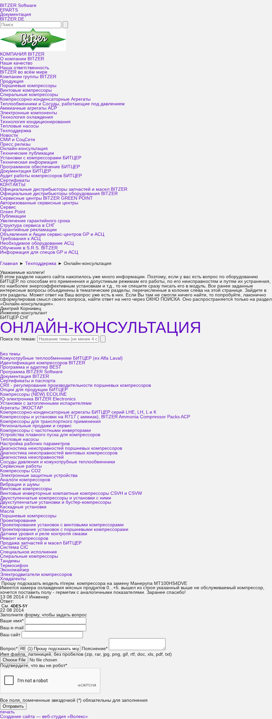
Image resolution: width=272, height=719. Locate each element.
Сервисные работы (21, 466)
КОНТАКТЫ (12, 184)
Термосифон (14, 565)
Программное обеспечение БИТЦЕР (40, 166)
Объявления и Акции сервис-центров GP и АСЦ (52, 234)
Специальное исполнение (28, 551)
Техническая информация (28, 162)
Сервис (8, 207)
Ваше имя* (12, 620)
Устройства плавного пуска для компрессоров (50, 434)
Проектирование (18, 520)
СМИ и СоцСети (17, 139)
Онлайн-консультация (24, 148)
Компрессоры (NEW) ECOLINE (33, 394)
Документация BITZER (24, 376)
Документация (15, 14)
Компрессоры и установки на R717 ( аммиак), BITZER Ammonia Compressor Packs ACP (95, 416)
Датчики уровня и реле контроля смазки (43, 533)
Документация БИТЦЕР (25, 171)
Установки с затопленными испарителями (46, 403)
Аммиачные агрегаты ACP (28, 108)
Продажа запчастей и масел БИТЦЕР (41, 542)
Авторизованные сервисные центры (39, 202)
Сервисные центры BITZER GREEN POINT (46, 198)
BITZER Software (18, 5)
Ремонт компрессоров (24, 538)
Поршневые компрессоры (28, 85)
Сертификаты (15, 180)
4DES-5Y (19, 606)
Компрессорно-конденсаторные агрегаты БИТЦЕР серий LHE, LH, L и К (78, 412)
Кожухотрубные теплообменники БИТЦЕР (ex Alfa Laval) (61, 358)
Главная (9, 263)
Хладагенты (13, 578)
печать (7, 711)
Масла (7, 511)
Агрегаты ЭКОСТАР (21, 407)
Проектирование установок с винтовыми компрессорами (62, 524)
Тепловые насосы (19, 126)
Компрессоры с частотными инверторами (45, 430)
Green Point (12, 211)
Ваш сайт (10, 634)
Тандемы (10, 560)
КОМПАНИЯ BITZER (22, 54)
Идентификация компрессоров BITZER (42, 362)
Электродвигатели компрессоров (36, 574)
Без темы (10, 353)
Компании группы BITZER (28, 76)
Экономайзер (14, 569)
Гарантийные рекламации (28, 229)
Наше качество (16, 63)
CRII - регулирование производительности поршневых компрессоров (75, 385)
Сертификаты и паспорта (27, 380)
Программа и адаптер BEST (30, 367)
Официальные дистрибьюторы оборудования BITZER (59, 193)
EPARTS (9, 10)
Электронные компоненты (28, 112)
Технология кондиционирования (35, 121)
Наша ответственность (24, 67)
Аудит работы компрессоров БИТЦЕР (41, 175)
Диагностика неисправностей (32, 457)
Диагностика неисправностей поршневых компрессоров (61, 448)
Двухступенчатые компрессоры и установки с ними (55, 497)
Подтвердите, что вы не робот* (33, 665)
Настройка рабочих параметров (35, 443)
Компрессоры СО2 (20, 470)
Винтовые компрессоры (26, 90)
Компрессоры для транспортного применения (50, 421)
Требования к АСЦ (20, 238)
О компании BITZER (22, 58)
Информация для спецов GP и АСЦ (39, 252)
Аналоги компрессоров (25, 479)
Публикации (13, 216)
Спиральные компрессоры (29, 94)
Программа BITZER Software (31, 371)
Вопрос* (9, 648)
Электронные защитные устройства (39, 475)
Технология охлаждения (26, 117)
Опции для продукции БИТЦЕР (34, 389)
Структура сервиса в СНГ (27, 225)
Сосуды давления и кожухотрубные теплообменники (57, 461)
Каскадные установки (23, 506)
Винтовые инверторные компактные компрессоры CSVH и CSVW (71, 493)
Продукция (12, 81)
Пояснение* (94, 648)
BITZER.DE (12, 19)
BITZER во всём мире (23, 72)
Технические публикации (27, 153)
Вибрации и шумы (19, 484)
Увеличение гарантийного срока (35, 220)
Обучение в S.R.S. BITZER (29, 247)
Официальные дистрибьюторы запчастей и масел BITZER (63, 189)
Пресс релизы (15, 144)
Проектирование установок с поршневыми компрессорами (64, 529)
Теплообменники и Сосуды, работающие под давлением (62, 103)
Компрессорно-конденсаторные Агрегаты (45, 99)
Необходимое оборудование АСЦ (37, 243)
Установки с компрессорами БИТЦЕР (40, 157)
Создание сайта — (44, 716)
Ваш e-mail (12, 627)
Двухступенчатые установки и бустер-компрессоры (55, 502)
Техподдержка (15, 130)
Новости (9, 135)
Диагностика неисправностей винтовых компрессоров (58, 452)
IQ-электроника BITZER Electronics (38, 398)
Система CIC (14, 547)
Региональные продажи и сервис (36, 425)
